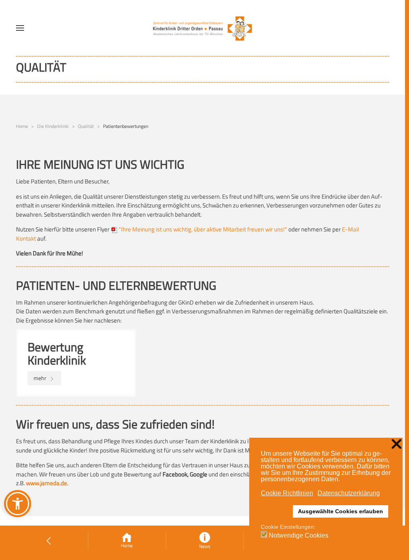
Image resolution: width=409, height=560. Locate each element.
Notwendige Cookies (298, 535)
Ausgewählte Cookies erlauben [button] (340, 511)
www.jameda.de (46, 483)
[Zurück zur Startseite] (202, 28)
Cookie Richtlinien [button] (287, 493)
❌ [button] (396, 444)
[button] (20, 28)
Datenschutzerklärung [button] (349, 493)
